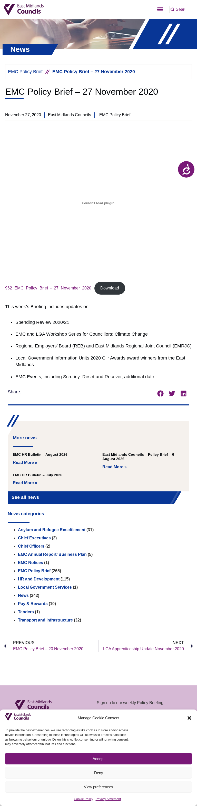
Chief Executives (34, 538)
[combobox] (179, 9)
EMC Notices (30, 562)
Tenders (26, 612)
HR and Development (39, 579)
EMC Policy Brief (25, 71)
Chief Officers (31, 546)
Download (109, 288)
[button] (189, 718)
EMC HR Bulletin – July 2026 (37, 475)
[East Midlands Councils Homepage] (43, 9)
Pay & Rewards (33, 603)
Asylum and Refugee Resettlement (51, 530)
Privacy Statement (108, 799)
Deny (98, 773)
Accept (98, 758)
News (23, 595)
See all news (25, 497)
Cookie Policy (83, 799)
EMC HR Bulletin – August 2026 (40, 454)
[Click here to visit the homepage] (52, 705)
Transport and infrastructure (45, 620)
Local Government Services (45, 587)
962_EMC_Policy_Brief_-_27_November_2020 (48, 288)
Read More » (25, 462)
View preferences (98, 787)
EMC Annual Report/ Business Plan (52, 554)
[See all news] (177, 497)
